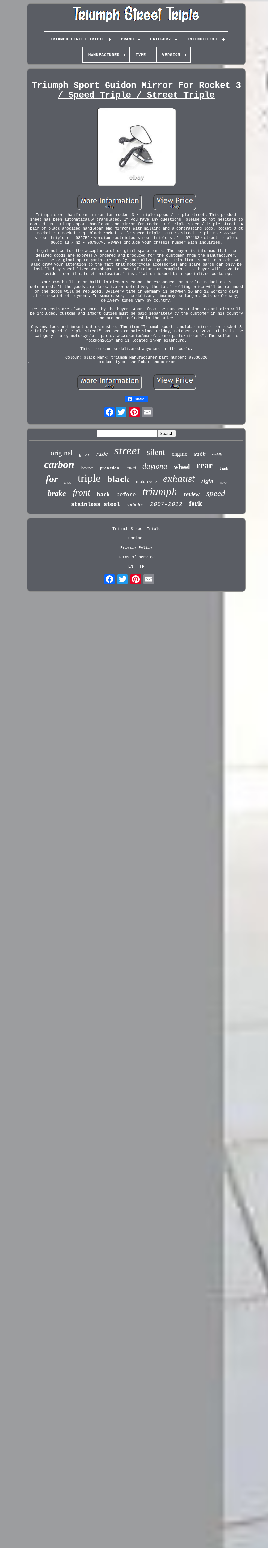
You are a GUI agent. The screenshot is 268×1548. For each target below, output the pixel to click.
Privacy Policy (136, 548)
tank (223, 469)
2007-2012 (166, 504)
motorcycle (146, 481)
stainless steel (95, 504)
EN (130, 566)
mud (67, 482)
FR (142, 566)
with (200, 454)
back (103, 494)
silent (156, 452)
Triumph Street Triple (136, 529)
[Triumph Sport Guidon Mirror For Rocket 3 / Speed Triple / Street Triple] (136, 147)
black (118, 479)
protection (109, 467)
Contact (136, 538)
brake (57, 493)
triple (89, 478)
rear (204, 465)
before (126, 495)
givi (84, 454)
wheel (182, 466)
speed (215, 493)
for (52, 478)
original (62, 453)
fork (195, 503)
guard (131, 467)
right (207, 481)
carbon (59, 464)
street (127, 450)
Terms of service (136, 557)
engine (179, 453)
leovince (87, 468)
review (192, 494)
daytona (154, 466)
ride (102, 454)
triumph (159, 491)
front (81, 492)
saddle (217, 454)
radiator (134, 504)
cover (223, 482)
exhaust (179, 478)
